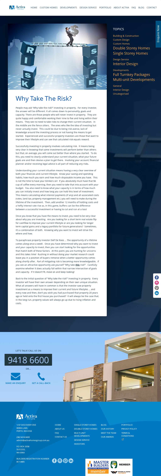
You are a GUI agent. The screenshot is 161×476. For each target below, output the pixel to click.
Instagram (60, 462)
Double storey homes (85, 428)
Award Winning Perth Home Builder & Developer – (17, 7)
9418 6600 (28, 360)
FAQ (57, 432)
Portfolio (127, 424)
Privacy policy (129, 428)
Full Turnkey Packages (131, 74)
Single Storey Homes (130, 53)
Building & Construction (126, 36)
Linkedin (71, 462)
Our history (107, 428)
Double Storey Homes (131, 48)
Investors (79, 443)
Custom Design (121, 40)
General (117, 86)
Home (58, 424)
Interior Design (125, 64)
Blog (103, 424)
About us (59, 428)
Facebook (54, 462)
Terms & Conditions (127, 434)
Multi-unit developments (82, 434)
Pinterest (65, 462)
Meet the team (108, 432)
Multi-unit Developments (134, 80)
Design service (81, 440)
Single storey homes (85, 424)
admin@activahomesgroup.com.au (33, 440)
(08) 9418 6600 (23, 437)
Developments (121, 70)
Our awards (107, 436)
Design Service (121, 59)
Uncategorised (121, 94)
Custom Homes (121, 43)
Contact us (61, 436)
